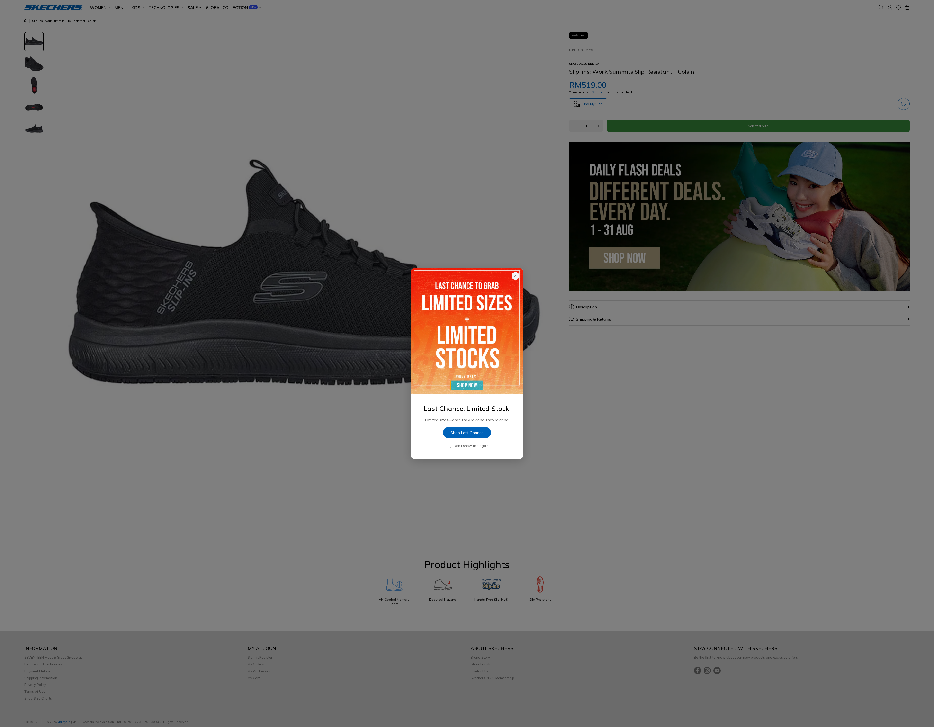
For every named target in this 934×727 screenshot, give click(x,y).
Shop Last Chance (467, 432)
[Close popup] (515, 276)
